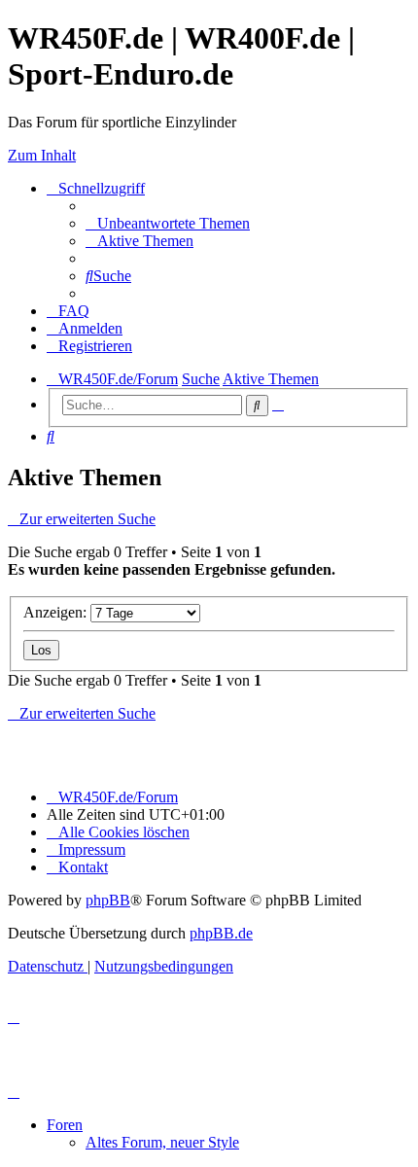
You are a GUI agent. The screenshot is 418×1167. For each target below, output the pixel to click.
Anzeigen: (56, 612)
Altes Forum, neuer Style (162, 1142)
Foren (65, 1124)
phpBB (108, 900)
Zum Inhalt (42, 155)
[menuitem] (168, 223)
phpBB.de (221, 933)
